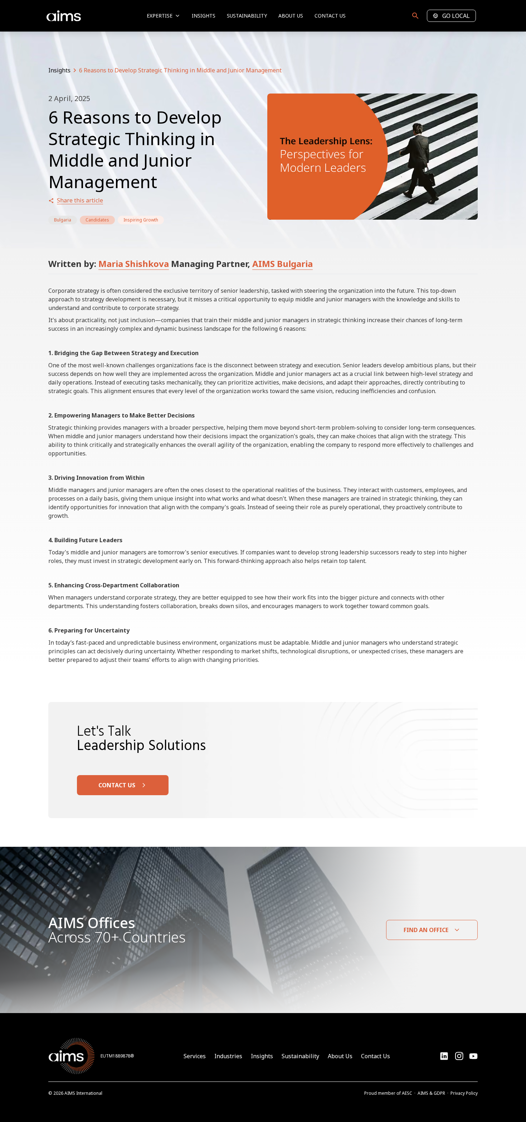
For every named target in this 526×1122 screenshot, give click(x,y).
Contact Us (330, 15)
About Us (290, 15)
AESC (407, 1093)
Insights (203, 15)
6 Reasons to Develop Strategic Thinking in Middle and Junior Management (180, 70)
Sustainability (247, 15)
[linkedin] (444, 1056)
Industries (228, 1056)
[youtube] (459, 1056)
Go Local (456, 16)
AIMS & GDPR (431, 1093)
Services (195, 1056)
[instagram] (473, 1056)
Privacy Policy (464, 1093)
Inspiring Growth (140, 220)
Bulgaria (62, 220)
